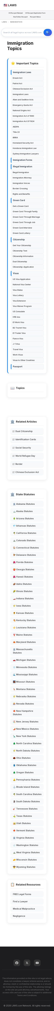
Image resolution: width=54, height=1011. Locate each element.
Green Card (19, 200)
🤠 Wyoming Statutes (24, 867)
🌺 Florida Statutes (23, 562)
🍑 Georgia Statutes (23, 569)
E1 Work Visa (18, 322)
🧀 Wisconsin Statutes (25, 859)
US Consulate (19, 311)
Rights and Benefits (21, 194)
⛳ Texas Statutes (22, 816)
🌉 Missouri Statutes (24, 681)
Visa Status (18, 290)
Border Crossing (20, 188)
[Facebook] (17, 963)
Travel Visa (18, 349)
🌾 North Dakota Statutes (26, 750)
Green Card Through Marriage (26, 217)
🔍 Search (48, 32)
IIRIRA (15, 137)
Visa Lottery (18, 295)
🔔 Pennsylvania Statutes (26, 779)
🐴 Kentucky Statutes (24, 620)
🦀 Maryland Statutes (24, 642)
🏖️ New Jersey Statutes (25, 721)
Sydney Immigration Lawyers (26, 154)
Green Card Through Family (25, 211)
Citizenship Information (23, 256)
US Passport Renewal (16, 13)
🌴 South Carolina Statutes (27, 794)
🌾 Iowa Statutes (22, 605)
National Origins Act (21, 110)
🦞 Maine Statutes (22, 635)
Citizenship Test (20, 251)
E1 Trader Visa (19, 333)
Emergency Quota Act (23, 105)
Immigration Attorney (22, 178)
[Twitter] (27, 963)
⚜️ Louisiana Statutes (24, 627)
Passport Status (35, 17)
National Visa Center (22, 284)
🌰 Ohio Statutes (22, 758)
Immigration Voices (21, 183)
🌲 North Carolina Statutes (27, 743)
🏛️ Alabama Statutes (24, 504)
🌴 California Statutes (24, 533)
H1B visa (16, 317)
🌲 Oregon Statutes (23, 772)
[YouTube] (37, 963)
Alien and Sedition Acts (23, 100)
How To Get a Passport (20, 17)
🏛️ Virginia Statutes (23, 837)
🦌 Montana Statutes (24, 689)
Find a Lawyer (20, 901)
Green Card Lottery (21, 233)
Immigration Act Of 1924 (23, 121)
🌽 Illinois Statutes (23, 591)
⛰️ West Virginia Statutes (26, 852)
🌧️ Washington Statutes (25, 845)
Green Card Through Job (24, 222)
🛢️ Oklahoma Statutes (24, 765)
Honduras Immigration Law (25, 148)
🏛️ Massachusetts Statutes (23, 651)
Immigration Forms (22, 160)
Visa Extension (19, 301)
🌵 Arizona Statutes (23, 518)
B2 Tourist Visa (19, 328)
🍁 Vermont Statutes (23, 830)
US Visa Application (21, 279)
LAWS (4, 22)
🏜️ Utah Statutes (22, 823)
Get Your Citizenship (22, 245)
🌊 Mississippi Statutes (25, 674)
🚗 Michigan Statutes (24, 660)
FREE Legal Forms (22, 894)
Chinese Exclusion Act (23, 89)
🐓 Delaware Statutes (24, 555)
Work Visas (18, 355)
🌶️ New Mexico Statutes (26, 729)
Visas (16, 273)
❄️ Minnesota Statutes (25, 667)
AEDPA (16, 127)
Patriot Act (17, 83)
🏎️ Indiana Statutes (23, 598)
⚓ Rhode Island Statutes (26, 787)
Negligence (19, 916)
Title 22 (16, 132)
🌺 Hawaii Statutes (23, 576)
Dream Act (17, 78)
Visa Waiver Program (22, 306)
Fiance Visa (18, 338)
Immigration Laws (22, 72)
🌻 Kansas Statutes (23, 613)
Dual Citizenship (20, 261)
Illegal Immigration (22, 166)
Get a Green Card (20, 206)
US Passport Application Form (35, 13)
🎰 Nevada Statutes (23, 703)
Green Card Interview (22, 228)
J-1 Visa (16, 344)
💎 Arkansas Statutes (24, 525)
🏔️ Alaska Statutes (23, 511)
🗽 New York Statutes (24, 736)
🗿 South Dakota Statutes (26, 801)
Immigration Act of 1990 (23, 116)
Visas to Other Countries (24, 360)
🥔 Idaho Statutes (22, 584)
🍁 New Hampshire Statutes (23, 713)
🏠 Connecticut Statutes (26, 547)
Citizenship (19, 239)
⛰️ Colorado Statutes (24, 540)
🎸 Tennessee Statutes (25, 808)
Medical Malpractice (24, 908)
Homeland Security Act (23, 143)
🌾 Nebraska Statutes (24, 696)
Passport (17, 366)
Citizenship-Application (23, 267)
